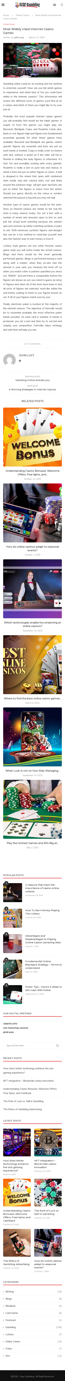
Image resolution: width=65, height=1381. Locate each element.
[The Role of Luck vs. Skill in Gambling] (48, 1192)
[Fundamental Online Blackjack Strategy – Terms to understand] (12, 969)
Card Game (34, 1312)
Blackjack (34, 1305)
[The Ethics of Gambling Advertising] (17, 1243)
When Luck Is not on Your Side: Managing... (33, 770)
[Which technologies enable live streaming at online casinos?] (32, 588)
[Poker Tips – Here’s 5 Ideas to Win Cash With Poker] (12, 994)
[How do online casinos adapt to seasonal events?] (32, 512)
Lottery (34, 1334)
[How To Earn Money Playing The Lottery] (12, 918)
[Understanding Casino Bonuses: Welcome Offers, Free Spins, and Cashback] (32, 437)
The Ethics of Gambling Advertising (22, 1109)
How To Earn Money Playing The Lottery (42, 912)
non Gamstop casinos (15, 1027)
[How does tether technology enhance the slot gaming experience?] (17, 1142)
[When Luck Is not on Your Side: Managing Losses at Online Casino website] (32, 736)
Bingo (34, 1298)
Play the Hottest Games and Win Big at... (32, 843)
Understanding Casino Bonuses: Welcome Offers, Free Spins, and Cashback (17, 1215)
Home (6, 15)
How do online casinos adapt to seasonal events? (48, 1264)
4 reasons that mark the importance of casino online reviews (42, 888)
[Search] (61, 4)
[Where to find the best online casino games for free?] (32, 664)
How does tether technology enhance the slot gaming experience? (16, 1165)
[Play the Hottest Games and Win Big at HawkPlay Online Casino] (32, 809)
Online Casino (22, 15)
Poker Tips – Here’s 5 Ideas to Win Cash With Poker (43, 988)
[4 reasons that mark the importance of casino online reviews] (12, 892)
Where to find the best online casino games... (32, 698)
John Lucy (19, 37)
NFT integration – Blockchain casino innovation (28, 1080)
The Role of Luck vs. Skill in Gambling (23, 1101)
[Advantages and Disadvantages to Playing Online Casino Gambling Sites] (12, 943)
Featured (34, 1320)
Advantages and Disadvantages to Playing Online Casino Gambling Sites (43, 939)
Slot (34, 1355)
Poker (34, 1348)
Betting (34, 1291)
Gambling (34, 1327)
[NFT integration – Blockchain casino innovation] (48, 1142)
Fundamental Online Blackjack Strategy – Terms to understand (43, 964)
